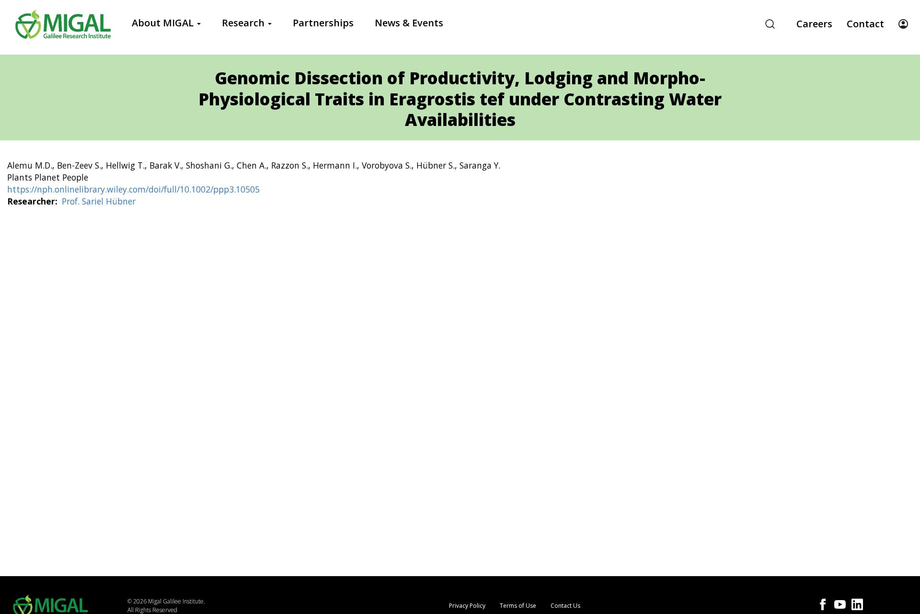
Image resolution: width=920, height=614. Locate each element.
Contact (865, 23)
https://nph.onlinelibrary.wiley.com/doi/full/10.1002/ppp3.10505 (133, 189)
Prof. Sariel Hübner (99, 201)
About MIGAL (164, 23)
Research (244, 23)
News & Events (409, 23)
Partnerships (323, 23)
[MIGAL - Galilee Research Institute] (63, 24)
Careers (814, 23)
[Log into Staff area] (903, 24)
